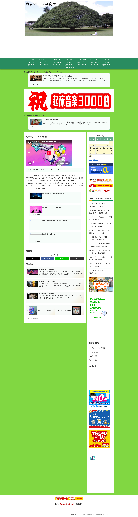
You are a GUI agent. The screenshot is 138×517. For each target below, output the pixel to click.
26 (100, 153)
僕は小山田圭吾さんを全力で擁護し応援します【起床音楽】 (100, 232)
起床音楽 (29, 251)
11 (97, 148)
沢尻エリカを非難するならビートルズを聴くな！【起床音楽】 (100, 252)
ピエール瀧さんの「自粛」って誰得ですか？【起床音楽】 (100, 258)
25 (97, 153)
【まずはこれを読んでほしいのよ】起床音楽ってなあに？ (100, 205)
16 (90, 150)
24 (94, 153)
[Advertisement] (69, 47)
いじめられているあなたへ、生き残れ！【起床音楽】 (100, 218)
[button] (77, 258)
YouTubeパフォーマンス (96, 352)
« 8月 (90, 160)
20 (104, 150)
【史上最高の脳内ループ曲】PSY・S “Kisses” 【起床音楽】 (100, 238)
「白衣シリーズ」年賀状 (97, 348)
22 (111, 150)
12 (100, 148)
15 (111, 148)
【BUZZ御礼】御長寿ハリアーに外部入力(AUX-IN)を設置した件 (100, 212)
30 (90, 156)
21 (107, 150)
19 (100, 150)
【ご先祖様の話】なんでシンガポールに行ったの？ (100, 272)
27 (104, 153)
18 (97, 150)
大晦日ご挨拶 (93, 360)
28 (107, 153)
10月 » (95, 160)
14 (107, 148)
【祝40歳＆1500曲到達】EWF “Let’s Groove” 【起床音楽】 (100, 225)
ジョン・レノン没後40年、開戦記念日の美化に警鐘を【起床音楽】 (100, 245)
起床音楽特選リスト (95, 356)
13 (104, 148)
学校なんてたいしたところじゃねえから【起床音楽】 (100, 265)
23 (90, 153)
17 (94, 150)
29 (111, 153)
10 (94, 148)
